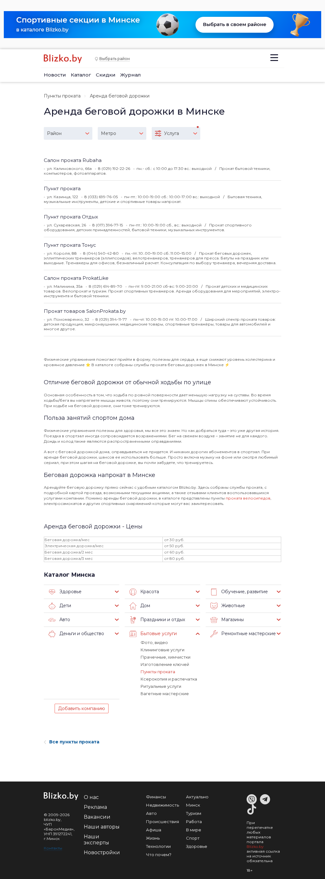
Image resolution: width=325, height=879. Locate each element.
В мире (193, 829)
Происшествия (162, 821)
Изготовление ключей (165, 664)
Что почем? (158, 854)
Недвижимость (162, 805)
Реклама (95, 807)
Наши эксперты (96, 840)
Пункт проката (62, 188)
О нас (91, 797)
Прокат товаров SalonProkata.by (85, 311)
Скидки (106, 74)
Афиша (153, 829)
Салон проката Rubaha (73, 160)
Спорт (193, 838)
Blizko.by (255, 846)
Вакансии (97, 817)
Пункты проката (62, 96)
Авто (151, 813)
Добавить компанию (81, 708)
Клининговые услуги (162, 649)
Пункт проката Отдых (71, 217)
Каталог (81, 74)
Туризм (193, 813)
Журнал (130, 74)
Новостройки (102, 852)
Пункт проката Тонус (70, 245)
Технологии (158, 846)
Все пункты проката (74, 742)
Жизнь (153, 838)
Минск (193, 805)
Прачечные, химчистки (165, 657)
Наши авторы (102, 827)
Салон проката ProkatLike (76, 278)
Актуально (197, 796)
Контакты (53, 848)
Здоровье (196, 846)
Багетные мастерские (165, 693)
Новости (55, 74)
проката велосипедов (248, 498)
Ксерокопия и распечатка (169, 678)
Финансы (156, 796)
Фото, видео (154, 642)
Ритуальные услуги (161, 686)
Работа (194, 821)
